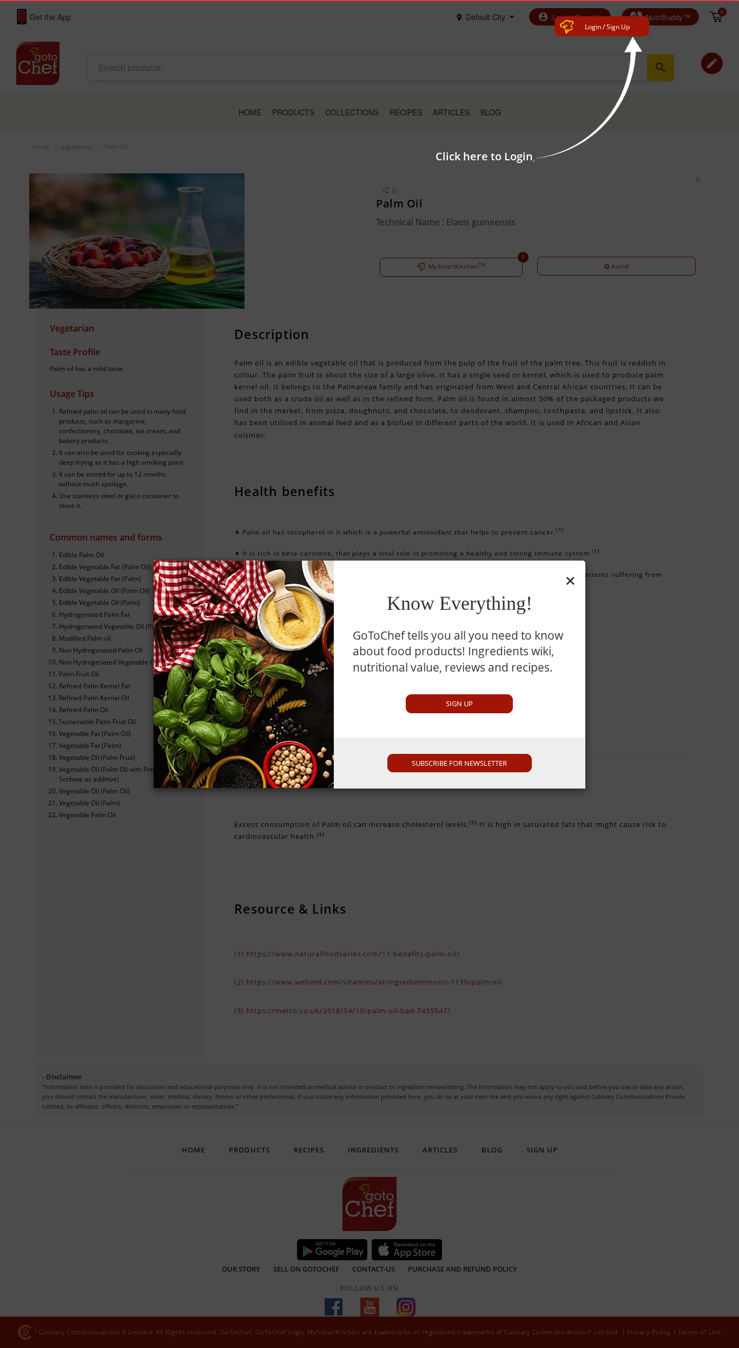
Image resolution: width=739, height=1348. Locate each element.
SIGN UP (459, 703)
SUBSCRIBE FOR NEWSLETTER (459, 763)
